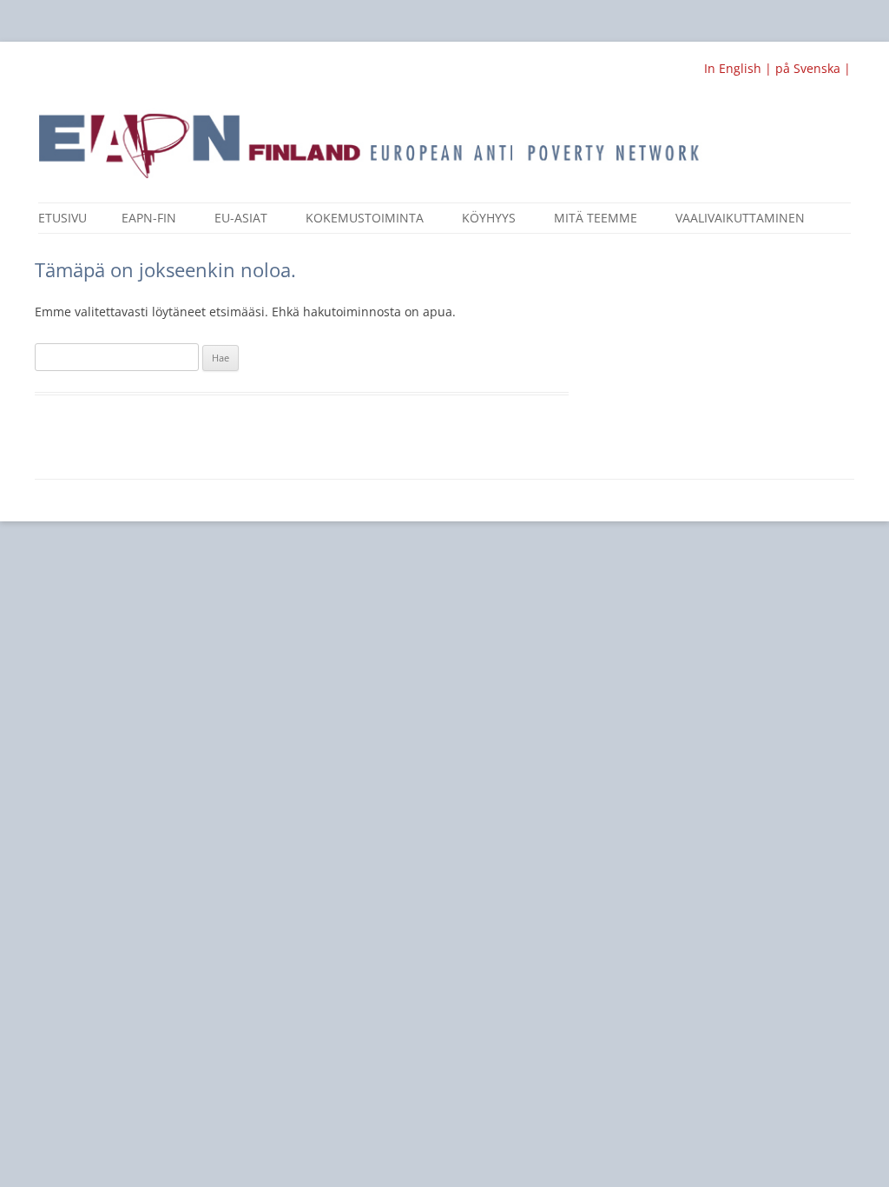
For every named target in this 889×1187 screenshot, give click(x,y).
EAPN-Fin (149, 217)
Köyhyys (489, 217)
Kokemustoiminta (365, 217)
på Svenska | (813, 68)
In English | (739, 68)
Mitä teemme (595, 217)
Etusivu (62, 217)
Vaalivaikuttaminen (740, 217)
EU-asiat (240, 217)
